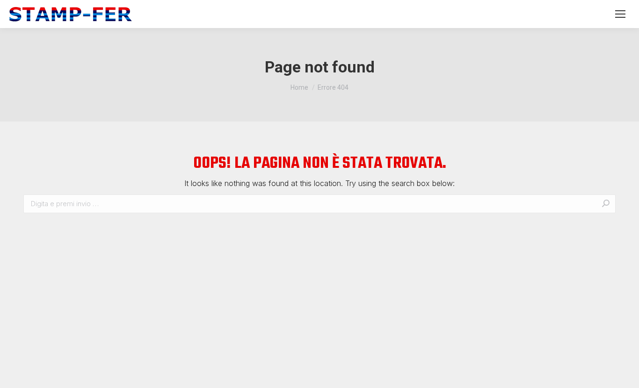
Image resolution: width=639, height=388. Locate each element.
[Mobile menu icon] (620, 14)
